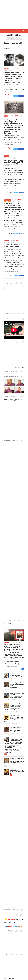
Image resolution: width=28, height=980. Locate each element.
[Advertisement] (14, 14)
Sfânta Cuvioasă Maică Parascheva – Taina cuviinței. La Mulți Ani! (16, 675)
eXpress (17, 68)
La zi (7, 115)
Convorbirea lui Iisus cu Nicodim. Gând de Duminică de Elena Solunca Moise (16, 729)
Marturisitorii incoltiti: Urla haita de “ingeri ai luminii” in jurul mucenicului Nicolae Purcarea (13, 163)
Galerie (7, 68)
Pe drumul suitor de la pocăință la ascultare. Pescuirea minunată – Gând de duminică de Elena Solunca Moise (12, 706)
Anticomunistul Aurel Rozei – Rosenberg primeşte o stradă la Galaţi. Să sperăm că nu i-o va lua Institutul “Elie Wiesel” (14, 76)
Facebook (22, 96)
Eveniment (8, 199)
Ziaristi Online (14, 35)
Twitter (15, 96)
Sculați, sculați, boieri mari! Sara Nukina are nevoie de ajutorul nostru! (17, 771)
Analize (7, 156)
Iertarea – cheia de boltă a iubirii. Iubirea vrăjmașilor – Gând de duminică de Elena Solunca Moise (17, 695)
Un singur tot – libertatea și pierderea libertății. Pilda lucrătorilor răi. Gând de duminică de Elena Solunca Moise (14, 761)
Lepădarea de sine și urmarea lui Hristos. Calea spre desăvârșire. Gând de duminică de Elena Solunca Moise (14, 718)
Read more (7, 94)
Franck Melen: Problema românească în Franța (12, 246)
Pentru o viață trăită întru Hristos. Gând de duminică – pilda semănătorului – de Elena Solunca (17, 685)
